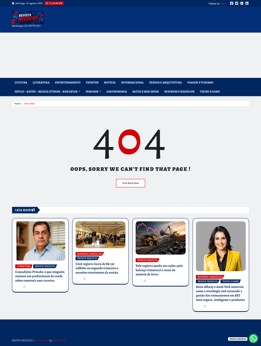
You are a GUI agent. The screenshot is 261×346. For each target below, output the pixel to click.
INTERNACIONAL (132, 82)
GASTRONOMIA (116, 91)
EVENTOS (92, 82)
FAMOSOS (92, 91)
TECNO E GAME (210, 91)
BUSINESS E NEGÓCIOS (179, 91)
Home (17, 103)
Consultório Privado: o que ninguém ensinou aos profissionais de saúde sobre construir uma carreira (39, 276)
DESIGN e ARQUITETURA (165, 82)
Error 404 (29, 103)
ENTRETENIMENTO (68, 82)
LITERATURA (41, 82)
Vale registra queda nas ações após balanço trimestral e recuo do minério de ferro (159, 270)
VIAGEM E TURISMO (200, 82)
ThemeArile (59, 340)
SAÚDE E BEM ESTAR (145, 91)
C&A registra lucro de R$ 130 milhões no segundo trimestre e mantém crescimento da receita (97, 268)
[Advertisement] (130, 55)
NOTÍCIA (110, 82)
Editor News (42, 340)
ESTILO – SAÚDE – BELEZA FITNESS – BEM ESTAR (46, 91)
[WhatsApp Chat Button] (253, 338)
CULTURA (21, 82)
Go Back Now (131, 183)
